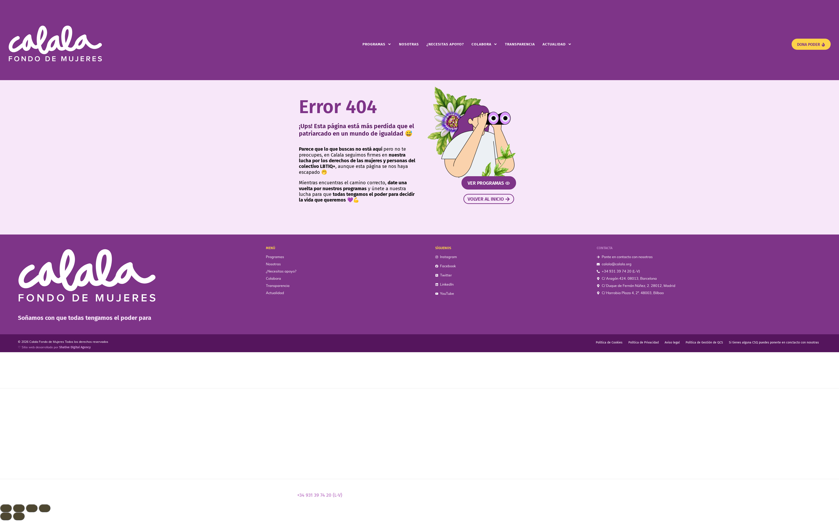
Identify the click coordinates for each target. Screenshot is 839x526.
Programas (373, 44)
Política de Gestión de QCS (704, 342)
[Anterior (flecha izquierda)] (6, 516)
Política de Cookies (609, 342)
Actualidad (554, 44)
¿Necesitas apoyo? (445, 44)
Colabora (481, 44)
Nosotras (409, 44)
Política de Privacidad (643, 342)
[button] (419, 523)
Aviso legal (672, 342)
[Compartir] (32, 508)
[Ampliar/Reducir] (6, 508)
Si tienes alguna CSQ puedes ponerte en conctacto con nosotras (774, 342)
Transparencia (520, 44)
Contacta (604, 248)
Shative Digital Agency (75, 347)
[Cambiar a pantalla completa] (19, 508)
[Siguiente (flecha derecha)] (19, 516)
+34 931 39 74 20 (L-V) (319, 495)
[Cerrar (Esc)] (44, 508)
